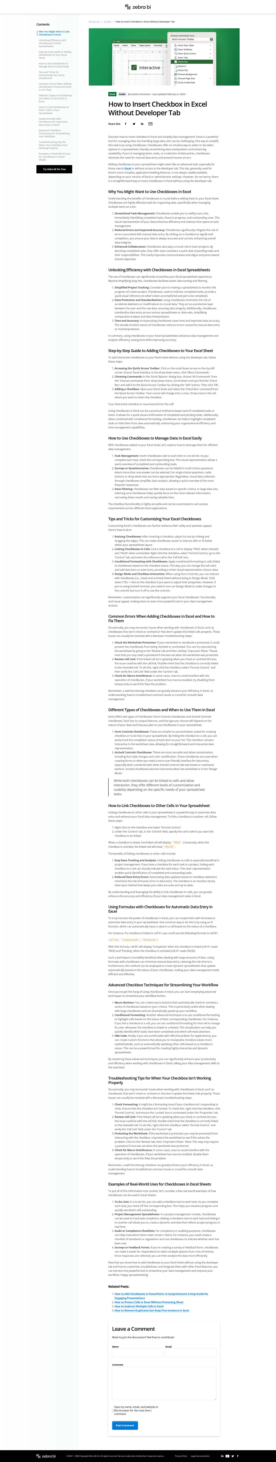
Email (168, 1346)
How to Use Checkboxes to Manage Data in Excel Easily (54, 65)
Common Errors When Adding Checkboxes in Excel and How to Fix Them (55, 86)
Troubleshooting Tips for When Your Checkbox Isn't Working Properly (53, 145)
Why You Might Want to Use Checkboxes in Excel (54, 33)
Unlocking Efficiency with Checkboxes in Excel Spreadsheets (52, 43)
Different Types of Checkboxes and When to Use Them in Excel (55, 98)
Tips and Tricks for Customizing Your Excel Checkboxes (51, 75)
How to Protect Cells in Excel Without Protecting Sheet (149, 1302)
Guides (107, 21)
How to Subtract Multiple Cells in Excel (139, 1306)
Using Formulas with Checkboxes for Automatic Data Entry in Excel (53, 121)
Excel (112, 94)
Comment (117, 1364)
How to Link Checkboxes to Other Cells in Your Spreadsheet (54, 110)
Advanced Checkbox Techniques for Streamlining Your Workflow (54, 133)
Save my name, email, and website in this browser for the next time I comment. (136, 1410)
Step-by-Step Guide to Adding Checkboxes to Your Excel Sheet (55, 54)
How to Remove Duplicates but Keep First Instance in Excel (152, 1310)
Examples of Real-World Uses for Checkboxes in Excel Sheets (54, 156)
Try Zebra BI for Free (54, 169)
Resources (94, 21)
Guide (122, 94)
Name (115, 1346)
